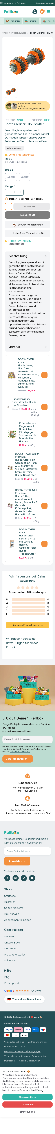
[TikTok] (24, 878)
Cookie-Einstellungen (29, 1060)
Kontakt (9, 936)
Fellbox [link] (46, 119)
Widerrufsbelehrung (14, 1041)
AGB (23, 1046)
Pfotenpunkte (18, 32)
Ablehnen (27, 1104)
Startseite (10, 895)
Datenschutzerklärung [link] (20, 751)
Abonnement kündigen (17, 919)
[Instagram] (16, 878)
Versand (23, 162)
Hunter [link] (19, 119)
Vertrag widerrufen (37, 1041)
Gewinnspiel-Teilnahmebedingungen (22, 1051)
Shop (5, 32)
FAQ (6, 977)
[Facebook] (7, 878)
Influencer (10, 960)
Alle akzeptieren (28, 1097)
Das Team (10, 948)
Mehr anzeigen (14, 148)
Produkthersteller (14, 954)
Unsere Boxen (12, 942)
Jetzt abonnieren (16, 759)
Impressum (9, 1060)
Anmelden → (17, 861)
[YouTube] (32, 878)
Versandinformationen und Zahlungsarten (25, 1056)
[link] (34, 11)
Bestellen (9, 901)
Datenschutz (10, 1046)
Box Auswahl (12, 913)
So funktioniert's (13, 907)
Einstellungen (27, 1111)
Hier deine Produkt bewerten (27, 625)
